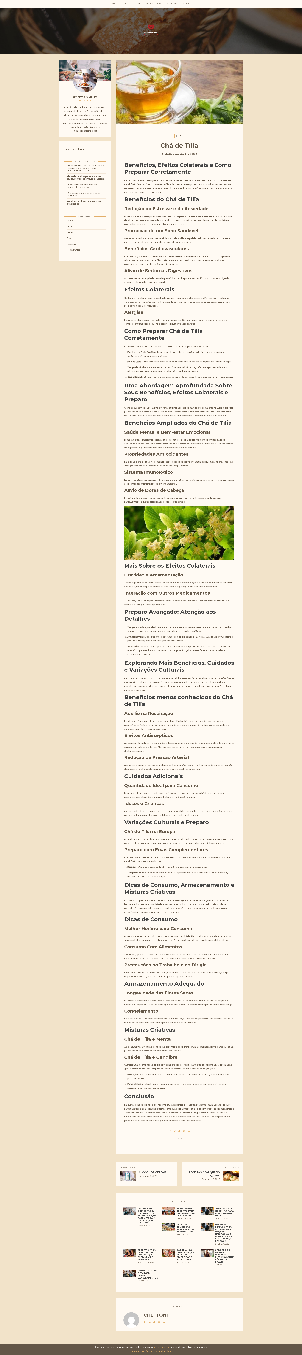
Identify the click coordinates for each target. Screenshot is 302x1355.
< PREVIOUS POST (128, 1167)
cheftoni (169, 154)
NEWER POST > (232, 1167)
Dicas (69, 226)
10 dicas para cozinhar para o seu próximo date (83, 194)
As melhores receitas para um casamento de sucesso (82, 185)
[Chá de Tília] (174, 1131)
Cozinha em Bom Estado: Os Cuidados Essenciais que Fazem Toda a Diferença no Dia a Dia (86, 168)
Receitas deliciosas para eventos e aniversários (84, 202)
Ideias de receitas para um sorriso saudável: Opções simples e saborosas (86, 177)
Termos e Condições (140, 1351)
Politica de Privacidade (161, 1351)
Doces (149, 4)
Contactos (173, 4)
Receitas (126, 4)
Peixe (160, 4)
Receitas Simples (161, 1347)
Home (114, 4)
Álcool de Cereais (152, 1172)
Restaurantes (73, 250)
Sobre (186, 4)
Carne (138, 4)
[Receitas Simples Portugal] (151, 30)
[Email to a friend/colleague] (184, 1131)
